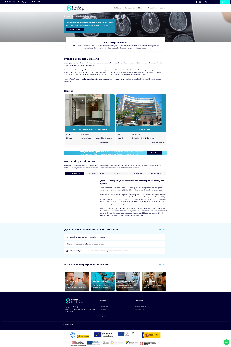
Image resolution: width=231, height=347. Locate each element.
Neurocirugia (99, 281)
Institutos (117, 8)
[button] (206, 2)
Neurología (73, 280)
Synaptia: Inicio (69, 16)
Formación (152, 8)
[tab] (74, 173)
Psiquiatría (150, 281)
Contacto (161, 8)
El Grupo (140, 8)
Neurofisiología (126, 281)
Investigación (130, 8)
